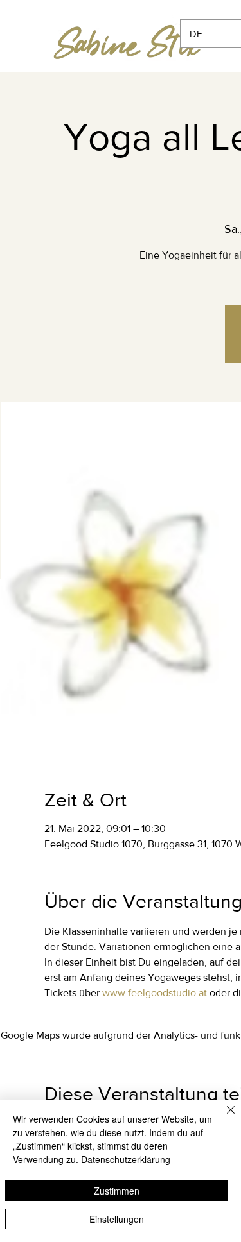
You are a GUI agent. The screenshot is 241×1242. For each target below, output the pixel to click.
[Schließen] (223, 1117)
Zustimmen (116, 1190)
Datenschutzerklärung (125, 1159)
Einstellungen (116, 1218)
